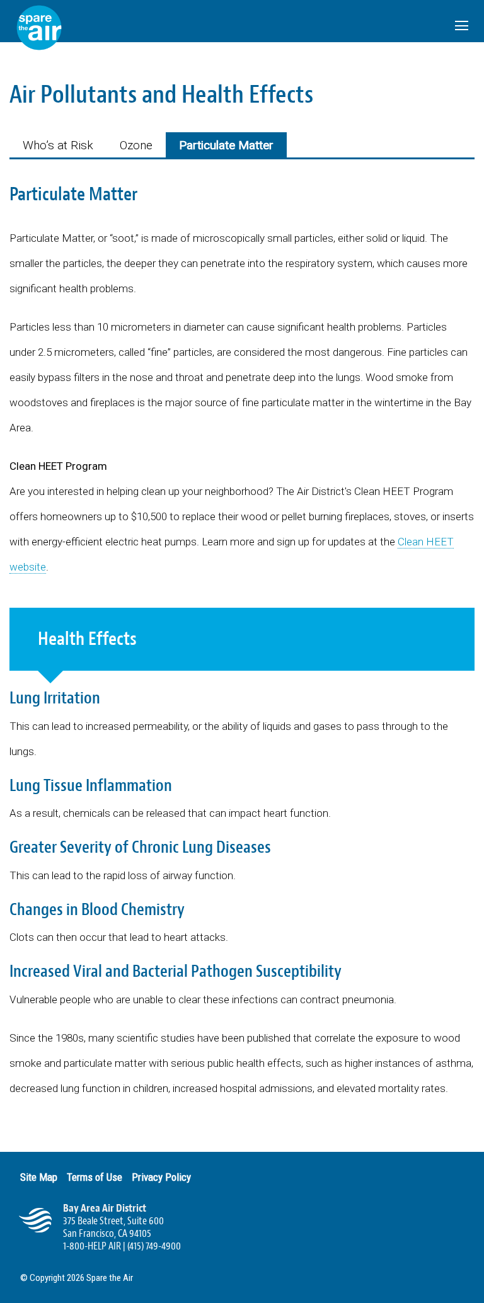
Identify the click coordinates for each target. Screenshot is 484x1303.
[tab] (58, 144)
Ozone (136, 145)
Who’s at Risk (58, 145)
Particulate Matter (226, 145)
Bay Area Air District (104, 1208)
